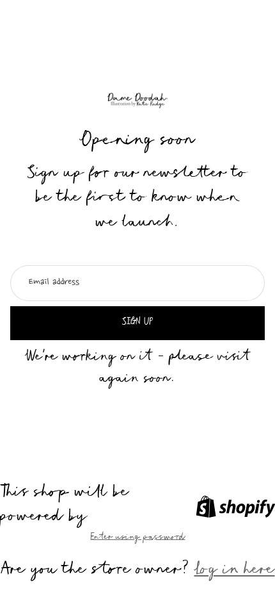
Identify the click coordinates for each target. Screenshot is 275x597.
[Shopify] (235, 506)
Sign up (137, 323)
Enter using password (137, 538)
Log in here (234, 571)
